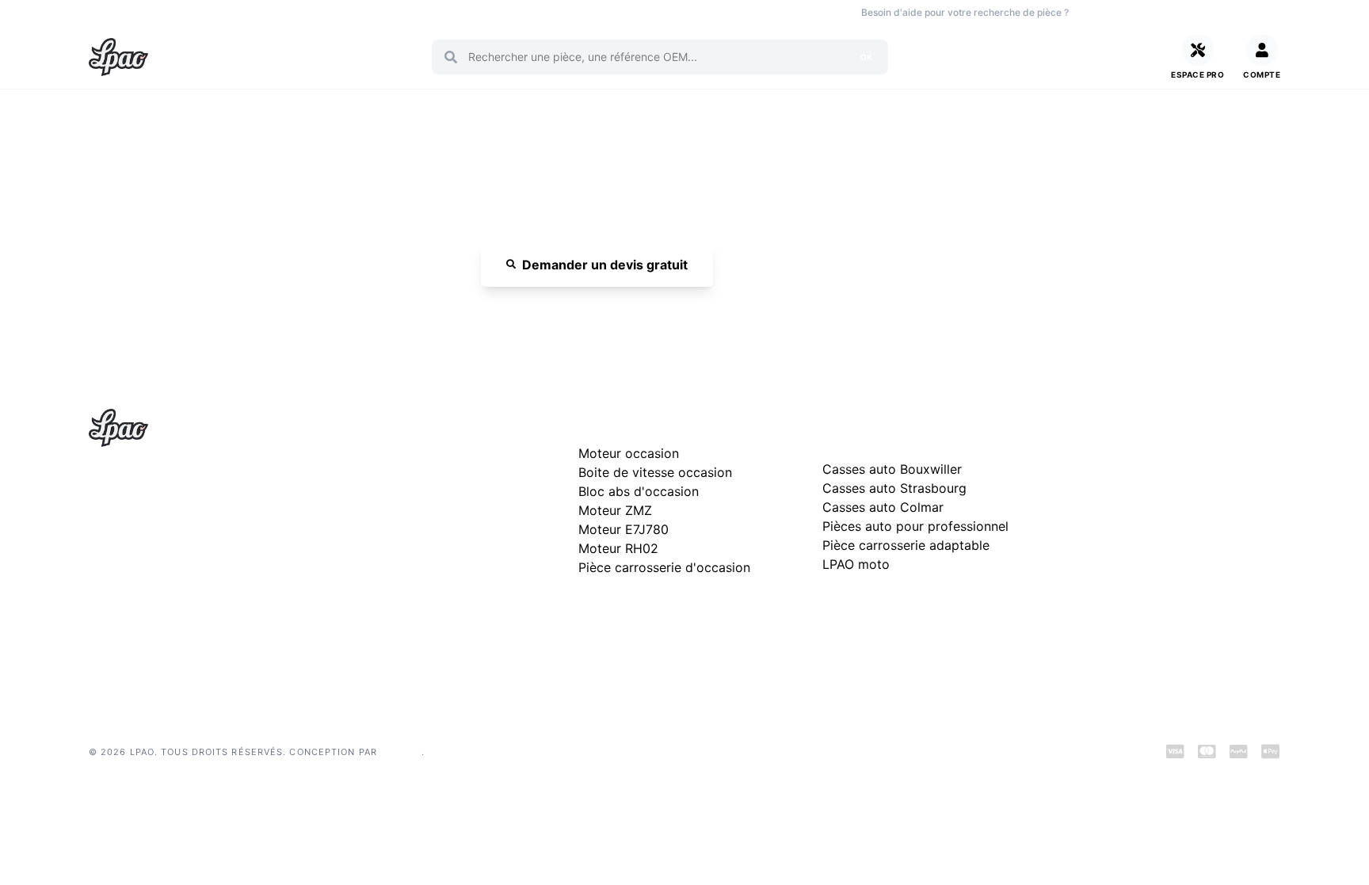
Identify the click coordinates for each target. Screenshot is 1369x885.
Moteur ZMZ (615, 510)
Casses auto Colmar (883, 507)
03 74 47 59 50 (1136, 12)
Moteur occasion (424, 12)
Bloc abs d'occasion (638, 491)
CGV (1078, 529)
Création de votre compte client (1149, 580)
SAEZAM (400, 751)
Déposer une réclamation (1182, 424)
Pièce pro (346, 12)
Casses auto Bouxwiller (892, 469)
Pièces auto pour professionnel (915, 526)
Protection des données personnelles (1162, 555)
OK (866, 57)
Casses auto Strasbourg (894, 488)
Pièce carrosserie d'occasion (664, 567)
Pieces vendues (195, 12)
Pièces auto (115, 12)
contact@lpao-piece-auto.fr (180, 560)
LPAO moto (856, 564)
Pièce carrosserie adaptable (906, 545)
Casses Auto (278, 12)
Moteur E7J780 (623, 529)
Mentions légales (1110, 504)
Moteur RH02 (618, 548)
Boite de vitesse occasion (538, 12)
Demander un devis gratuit (605, 265)
